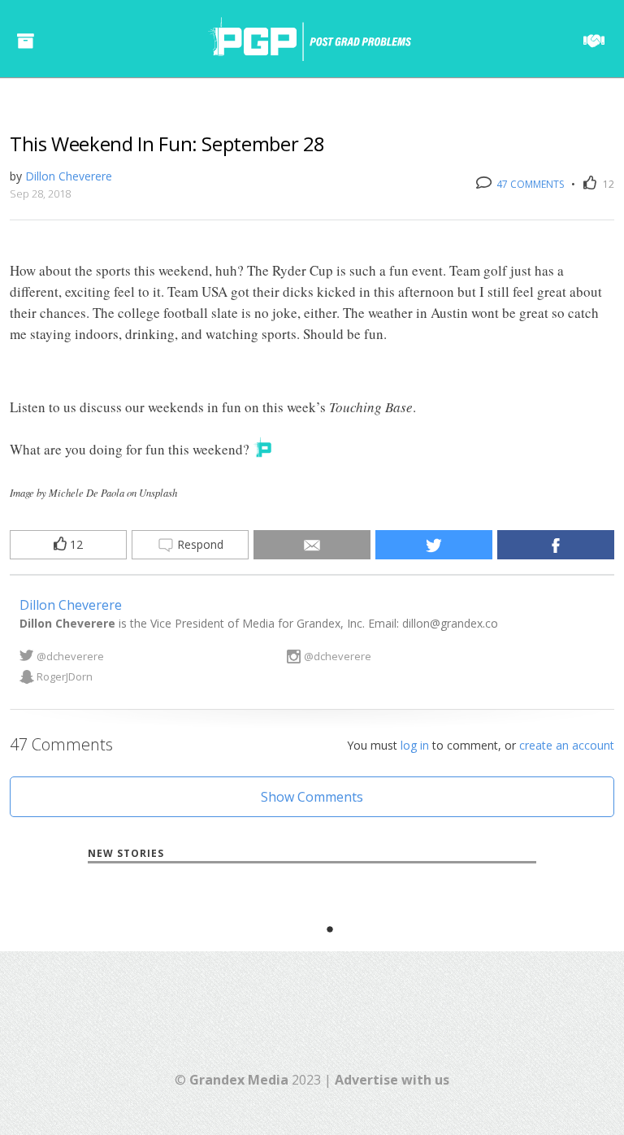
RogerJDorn (65, 676)
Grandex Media (238, 1080)
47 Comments (529, 184)
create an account (566, 745)
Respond (198, 544)
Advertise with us (392, 1080)
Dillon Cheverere (68, 176)
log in (415, 745)
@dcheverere (70, 656)
